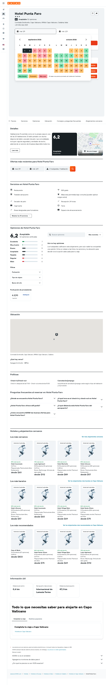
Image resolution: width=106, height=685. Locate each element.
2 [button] (29, 51)
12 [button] (44, 56)
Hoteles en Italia (48, 674)
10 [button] (35, 56)
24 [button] (35, 66)
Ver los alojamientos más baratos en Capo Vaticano (85, 481)
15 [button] (25, 61)
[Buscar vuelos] (3, 9)
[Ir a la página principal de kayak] (13, 3)
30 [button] (30, 71)
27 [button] (50, 66)
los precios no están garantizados (56, 649)
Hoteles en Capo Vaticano (23, 631)
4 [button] (39, 51)
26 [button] (45, 66)
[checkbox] (20, 296)
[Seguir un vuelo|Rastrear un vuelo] (3, 28)
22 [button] (25, 66)
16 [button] (30, 61)
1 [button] (24, 51)
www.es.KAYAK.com (15, 674)
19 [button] (44, 61)
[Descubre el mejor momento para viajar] (3, 33)
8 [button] (24, 56)
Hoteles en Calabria (60, 674)
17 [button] (34, 61)
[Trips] (3, 39)
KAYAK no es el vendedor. (21, 656)
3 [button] (34, 51)
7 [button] (19, 56)
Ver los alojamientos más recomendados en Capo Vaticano (83, 525)
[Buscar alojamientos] (3, 14)
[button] (3, 3)
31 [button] (81, 71)
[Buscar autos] (3, 18)
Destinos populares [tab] (35, 619)
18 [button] (39, 61)
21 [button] (20, 66)
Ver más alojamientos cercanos (92, 437)
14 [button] (20, 61)
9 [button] (29, 56)
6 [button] (49, 51)
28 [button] (20, 71)
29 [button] (25, 71)
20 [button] (50, 61)
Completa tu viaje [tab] (20, 619)
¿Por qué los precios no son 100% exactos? (27, 663)
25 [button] (40, 66)
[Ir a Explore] (3, 24)
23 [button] (30, 66)
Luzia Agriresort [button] (39, 464)
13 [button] (49, 56)
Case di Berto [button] (15, 550)
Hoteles (26, 674)
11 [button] (39, 56)
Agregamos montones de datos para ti (26, 659)
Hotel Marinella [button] (62, 464)
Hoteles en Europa (36, 674)
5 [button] (44, 51)
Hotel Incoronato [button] (16, 464)
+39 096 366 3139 (21, 25)
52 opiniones (32, 19)
